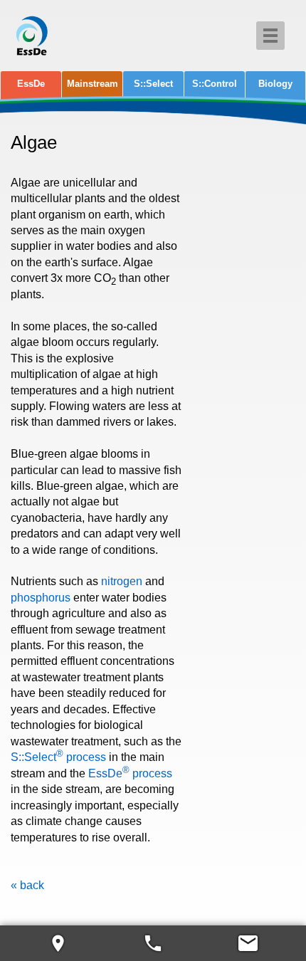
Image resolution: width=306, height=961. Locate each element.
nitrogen (121, 581)
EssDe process (130, 773)
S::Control (214, 83)
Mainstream (92, 83)
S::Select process (58, 757)
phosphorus (40, 598)
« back (27, 885)
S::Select (153, 83)
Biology (275, 83)
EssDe (31, 83)
